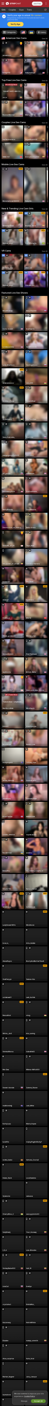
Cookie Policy (29, 1396)
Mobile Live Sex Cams (13, 164)
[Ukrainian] (31, 32)
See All (44, 39)
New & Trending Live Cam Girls (17, 208)
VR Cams (6, 250)
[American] (23, 32)
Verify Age (15, 24)
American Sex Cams (16, 38)
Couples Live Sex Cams (14, 122)
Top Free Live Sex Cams (14, 80)
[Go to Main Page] (15, 3)
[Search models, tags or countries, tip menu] (45, 10)
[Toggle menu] (3, 3)
